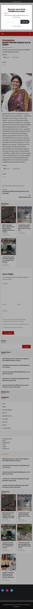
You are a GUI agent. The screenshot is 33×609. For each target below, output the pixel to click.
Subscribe (25, 21)
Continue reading (16, 26)
